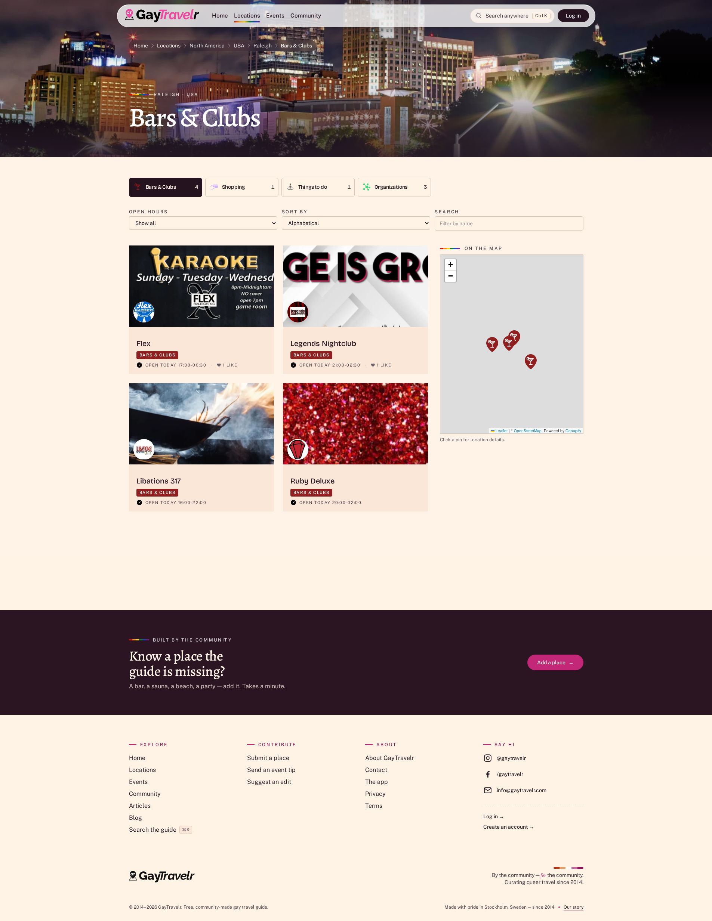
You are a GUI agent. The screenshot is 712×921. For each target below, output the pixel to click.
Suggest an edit (269, 781)
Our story (573, 907)
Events (275, 15)
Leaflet (501, 430)
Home (220, 15)
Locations (247, 15)
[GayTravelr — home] (162, 877)
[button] (492, 344)
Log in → (493, 816)
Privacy (375, 793)
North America (207, 46)
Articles (140, 805)
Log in (573, 16)
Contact (376, 769)
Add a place (555, 662)
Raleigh (262, 46)
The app (376, 781)
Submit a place (268, 757)
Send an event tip (271, 769)
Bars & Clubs (296, 46)
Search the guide (159, 829)
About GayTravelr (389, 757)
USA (239, 46)
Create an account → (508, 827)
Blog (135, 817)
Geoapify (573, 430)
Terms (373, 805)
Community (305, 15)
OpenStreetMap (528, 430)
